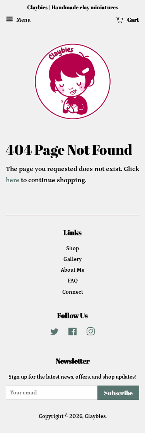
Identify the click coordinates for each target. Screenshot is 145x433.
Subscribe (118, 393)
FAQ (73, 281)
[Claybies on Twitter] (54, 333)
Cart (132, 19)
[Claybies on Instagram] (90, 333)
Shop (72, 248)
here (12, 180)
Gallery (72, 259)
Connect (72, 292)
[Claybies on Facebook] (72, 333)
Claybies (95, 416)
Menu (23, 20)
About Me (72, 270)
